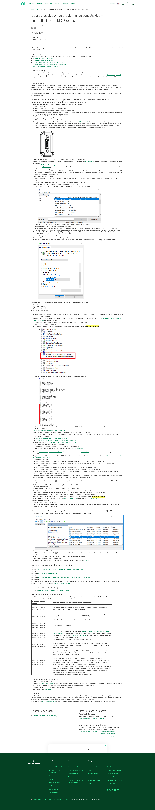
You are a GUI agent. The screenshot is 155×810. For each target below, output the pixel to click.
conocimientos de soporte (62, 583)
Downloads (110, 767)
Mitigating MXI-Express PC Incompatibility (45, 716)
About (89, 770)
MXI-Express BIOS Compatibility (50, 165)
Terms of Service (73, 777)
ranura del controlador (81, 122)
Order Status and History (75, 770)
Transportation (53, 792)
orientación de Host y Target (78, 635)
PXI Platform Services (77, 448)
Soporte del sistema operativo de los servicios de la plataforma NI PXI (56, 440)
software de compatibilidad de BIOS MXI (50, 452)
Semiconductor (53, 789)
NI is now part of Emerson (95, 767)
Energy (51, 779)
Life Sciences (53, 786)
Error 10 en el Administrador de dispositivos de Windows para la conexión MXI (60, 569)
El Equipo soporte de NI (49, 701)
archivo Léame (89, 161)
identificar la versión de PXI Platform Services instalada (60, 442)
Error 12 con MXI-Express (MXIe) (47, 573)
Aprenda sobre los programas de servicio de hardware (110, 737)
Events (89, 783)
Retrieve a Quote (73, 773)
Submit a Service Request (114, 780)
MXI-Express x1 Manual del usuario (43, 58)
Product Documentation (114, 770)
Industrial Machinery (55, 782)
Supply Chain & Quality (94, 780)
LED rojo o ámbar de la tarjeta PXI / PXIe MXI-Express (53, 590)
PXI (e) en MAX (95, 498)
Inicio (32, 9)
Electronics (52, 776)
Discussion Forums (112, 773)
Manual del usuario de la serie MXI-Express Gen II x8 (48, 62)
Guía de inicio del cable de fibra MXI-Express (45, 66)
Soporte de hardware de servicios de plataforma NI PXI (51, 438)
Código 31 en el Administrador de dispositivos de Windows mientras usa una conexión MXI (64, 577)
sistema (92, 122)
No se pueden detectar (70, 498)
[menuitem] (32, 4)
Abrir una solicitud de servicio (88, 731)
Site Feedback (111, 783)
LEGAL (44, 799)
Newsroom (91, 777)
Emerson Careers (93, 773)
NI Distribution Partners (75, 767)
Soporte (38, 9)
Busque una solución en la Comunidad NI (92, 718)
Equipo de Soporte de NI (114, 75)
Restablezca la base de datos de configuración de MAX (49, 431)
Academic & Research (55, 767)
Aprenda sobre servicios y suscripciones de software (108, 732)
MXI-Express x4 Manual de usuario (43, 60)
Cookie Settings (63, 799)
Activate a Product (112, 777)
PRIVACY (56, 799)
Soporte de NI (87, 560)
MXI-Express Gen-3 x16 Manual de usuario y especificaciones (50, 64)
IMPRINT (50, 799)
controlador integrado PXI (46, 683)
